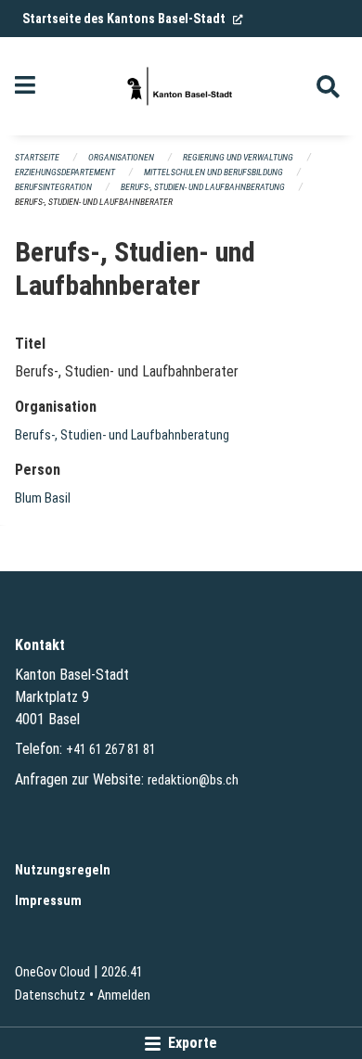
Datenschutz (50, 995)
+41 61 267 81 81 (111, 750)
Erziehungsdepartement (65, 172)
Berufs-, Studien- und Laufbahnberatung (203, 187)
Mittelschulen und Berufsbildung (213, 172)
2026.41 (122, 972)
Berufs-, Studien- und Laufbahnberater (94, 202)
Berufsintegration (53, 187)
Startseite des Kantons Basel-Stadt (132, 18)
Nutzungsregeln (62, 870)
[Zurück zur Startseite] (181, 86)
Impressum (48, 901)
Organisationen (121, 157)
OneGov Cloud (52, 972)
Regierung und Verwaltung (238, 157)
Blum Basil (43, 498)
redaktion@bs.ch (193, 780)
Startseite (37, 157)
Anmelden (123, 995)
